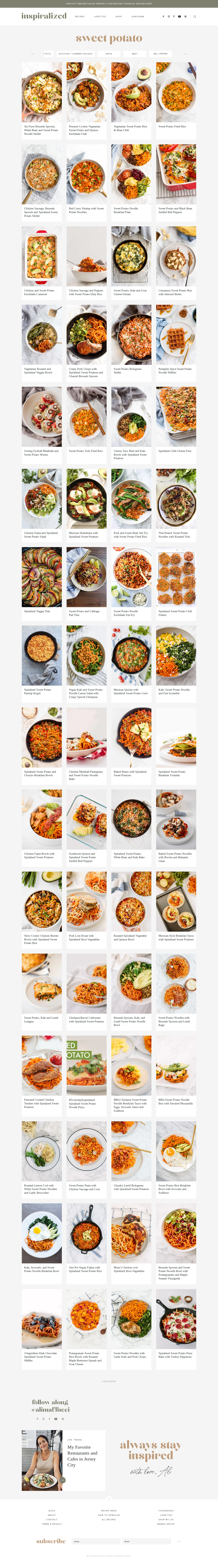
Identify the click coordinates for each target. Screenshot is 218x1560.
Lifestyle (100, 17)
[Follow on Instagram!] (169, 17)
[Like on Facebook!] (49, 1419)
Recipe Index (109, 1511)
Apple (109, 54)
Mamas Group (166, 1524)
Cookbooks (166, 1511)
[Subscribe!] (179, 17)
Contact (52, 1520)
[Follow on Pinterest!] (163, 17)
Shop (119, 17)
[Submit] (178, 1541)
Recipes (80, 17)
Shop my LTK (166, 1520)
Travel (78, 1440)
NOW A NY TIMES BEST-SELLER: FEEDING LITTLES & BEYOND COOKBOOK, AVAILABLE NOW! (109, 4)
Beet (135, 54)
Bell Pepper (161, 54)
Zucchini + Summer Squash (76, 54)
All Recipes (109, 1520)
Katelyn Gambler (124, 1556)
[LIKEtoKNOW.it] (185, 17)
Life (69, 1440)
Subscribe (138, 17)
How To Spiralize (109, 1515)
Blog (52, 1511)
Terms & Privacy (52, 1524)
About (52, 1515)
